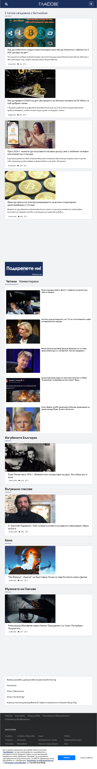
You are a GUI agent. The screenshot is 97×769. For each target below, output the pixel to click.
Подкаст (9, 740)
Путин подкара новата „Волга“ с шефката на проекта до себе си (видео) (64, 291)
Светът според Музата (48, 744)
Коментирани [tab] (29, 281)
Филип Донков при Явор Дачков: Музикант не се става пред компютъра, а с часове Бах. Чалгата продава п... (63, 350)
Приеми (67, 758)
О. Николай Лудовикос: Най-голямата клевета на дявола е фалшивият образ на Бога (48, 527)
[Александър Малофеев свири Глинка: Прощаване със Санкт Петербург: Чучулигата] (48, 608)
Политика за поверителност (56, 715)
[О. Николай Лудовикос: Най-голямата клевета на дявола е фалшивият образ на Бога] (48, 509)
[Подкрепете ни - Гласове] (24, 269)
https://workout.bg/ (16, 697)
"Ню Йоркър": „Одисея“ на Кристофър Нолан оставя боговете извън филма (47, 577)
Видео (40, 736)
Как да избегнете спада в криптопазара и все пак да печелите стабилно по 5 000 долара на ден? (48, 51)
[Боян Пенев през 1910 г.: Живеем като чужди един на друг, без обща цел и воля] (48, 457)
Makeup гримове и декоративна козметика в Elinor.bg (31, 679)
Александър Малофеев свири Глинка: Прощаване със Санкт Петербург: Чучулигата (45, 627)
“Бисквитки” (8, 752)
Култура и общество (26, 736)
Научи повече (86, 757)
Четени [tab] (11, 281)
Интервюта (22, 744)
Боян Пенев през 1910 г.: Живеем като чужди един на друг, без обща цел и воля (47, 476)
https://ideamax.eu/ (15, 691)
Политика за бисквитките (17, 719)
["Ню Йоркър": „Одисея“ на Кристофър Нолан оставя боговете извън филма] (48, 560)
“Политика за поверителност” (40, 760)
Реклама (8, 715)
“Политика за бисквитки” (15, 763)
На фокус (9, 736)
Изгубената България (21, 437)
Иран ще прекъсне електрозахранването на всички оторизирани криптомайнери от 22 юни (41, 203)
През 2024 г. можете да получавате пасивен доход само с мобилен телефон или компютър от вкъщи (48, 152)
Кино (8, 540)
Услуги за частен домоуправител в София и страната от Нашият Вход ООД (42, 702)
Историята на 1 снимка (47, 740)
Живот (67, 736)
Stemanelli (11, 685)
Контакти (20, 715)
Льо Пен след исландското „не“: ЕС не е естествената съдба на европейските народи (66, 320)
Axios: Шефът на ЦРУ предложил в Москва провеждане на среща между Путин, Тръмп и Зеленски (65, 408)
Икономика (21, 740)
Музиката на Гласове (20, 589)
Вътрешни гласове (18, 489)
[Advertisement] (48, 239)
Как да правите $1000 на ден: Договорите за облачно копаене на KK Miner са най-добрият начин (48, 102)
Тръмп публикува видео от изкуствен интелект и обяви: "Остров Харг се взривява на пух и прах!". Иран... (64, 379)
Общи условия (34, 715)
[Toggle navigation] (91, 4)
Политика (9, 744)
